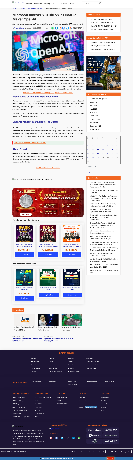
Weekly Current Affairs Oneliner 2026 (104, 42)
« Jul (88, 172)
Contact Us (82, 401)
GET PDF (110, 458)
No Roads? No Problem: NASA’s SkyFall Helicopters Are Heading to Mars (104, 205)
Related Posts (18, 310)
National (29, 4)
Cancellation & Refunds (96, 452)
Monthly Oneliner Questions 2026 (103, 49)
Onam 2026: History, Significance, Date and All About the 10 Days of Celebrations (103, 217)
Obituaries (89, 358)
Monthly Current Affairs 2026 (101, 46)
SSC (36, 401)
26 (98, 158)
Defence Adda (72, 384)
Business (71, 358)
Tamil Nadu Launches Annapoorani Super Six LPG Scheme (102, 255)
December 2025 (95, 126)
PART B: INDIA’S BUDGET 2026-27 (104, 26)
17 (88, 154)
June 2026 (93, 105)
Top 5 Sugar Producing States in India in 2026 (104, 271)
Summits (71, 365)
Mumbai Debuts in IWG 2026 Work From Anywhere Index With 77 (104, 260)
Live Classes (105, 401)
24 (88, 158)
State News (34, 365)
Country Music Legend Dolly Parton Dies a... (48, 328)
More (65, 4)
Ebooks (103, 407)
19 (98, 154)
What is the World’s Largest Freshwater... (71, 328)
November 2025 (95, 129)
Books (103, 410)
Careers (87, 407)
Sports (51, 358)
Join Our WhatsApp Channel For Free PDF (30, 143)
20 (103, 154)
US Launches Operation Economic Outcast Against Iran (102, 232)
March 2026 (94, 116)
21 (107, 154)
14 (107, 150)
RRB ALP (60, 401)
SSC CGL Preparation (19, 410)
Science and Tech (92, 365)
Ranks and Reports (92, 361)
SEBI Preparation (18, 404)
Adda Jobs (52, 381)
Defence (70, 361)
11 (93, 150)
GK (59, 4)
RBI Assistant (16, 413)
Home (14, 9)
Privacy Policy (125, 452)
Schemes (52, 365)
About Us (82, 397)
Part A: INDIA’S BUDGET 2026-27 (103, 22)
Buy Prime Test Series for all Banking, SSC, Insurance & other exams (48, 93)
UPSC (37, 416)
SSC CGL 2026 (62, 404)
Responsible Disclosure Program (76, 452)
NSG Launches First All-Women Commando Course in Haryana (101, 238)
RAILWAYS (38, 404)
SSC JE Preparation (19, 407)
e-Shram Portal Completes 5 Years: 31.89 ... (24, 328)
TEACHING (38, 407)
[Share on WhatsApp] (52, 28)
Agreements (53, 368)
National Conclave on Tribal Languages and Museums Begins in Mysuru (104, 243)
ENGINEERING (40, 413)
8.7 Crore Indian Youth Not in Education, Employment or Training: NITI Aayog (104, 249)
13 (103, 150)
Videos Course (106, 404)
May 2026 (93, 109)
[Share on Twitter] (67, 28)
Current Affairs (72, 381)
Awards (51, 361)
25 (93, 158)
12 (98, 150)
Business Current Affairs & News (31, 9)
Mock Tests (105, 397)
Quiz (72, 4)
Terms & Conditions (113, 452)
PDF (52, 4)
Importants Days (73, 371)
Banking (47, 4)
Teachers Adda (36, 381)
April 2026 (93, 112)
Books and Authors (55, 371)
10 (88, 150)
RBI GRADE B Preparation (21, 416)
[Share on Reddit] (60, 28)
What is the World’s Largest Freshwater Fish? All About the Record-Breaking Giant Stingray (104, 198)
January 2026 (94, 122)
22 (113, 154)
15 (112, 150)
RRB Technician (62, 397)
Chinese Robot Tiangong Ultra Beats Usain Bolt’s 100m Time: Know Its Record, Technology (102, 225)
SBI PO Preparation (18, 397)
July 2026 (93, 102)
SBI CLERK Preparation (20, 401)
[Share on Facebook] (63, 28)
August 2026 (99, 99)
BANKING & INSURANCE (43, 397)
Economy (71, 368)
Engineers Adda (91, 381)
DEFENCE (38, 410)
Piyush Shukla (19, 28)
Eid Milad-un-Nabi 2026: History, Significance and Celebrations (101, 211)
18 (93, 154)
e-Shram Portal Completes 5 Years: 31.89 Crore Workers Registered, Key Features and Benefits (103, 185)
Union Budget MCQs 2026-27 (101, 19)
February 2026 (95, 119)
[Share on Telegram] (56, 28)
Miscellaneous (91, 368)
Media (81, 404)
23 (117, 154)
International (37, 4)
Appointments (35, 368)
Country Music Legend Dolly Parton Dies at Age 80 (104, 191)
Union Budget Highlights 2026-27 (103, 29)
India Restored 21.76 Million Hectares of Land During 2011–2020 (104, 266)
